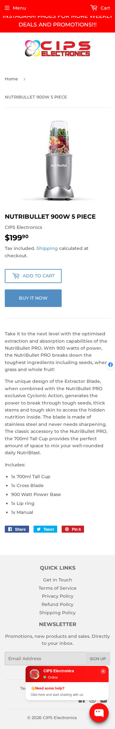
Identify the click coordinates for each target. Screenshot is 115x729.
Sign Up (98, 658)
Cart (104, 8)
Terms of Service (58, 588)
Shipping (47, 248)
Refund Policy (57, 604)
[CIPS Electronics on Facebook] (81, 700)
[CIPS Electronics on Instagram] (92, 700)
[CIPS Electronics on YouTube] (103, 700)
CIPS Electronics (60, 717)
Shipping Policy (57, 613)
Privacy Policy (57, 596)
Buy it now (33, 298)
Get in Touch (57, 580)
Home (11, 78)
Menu (19, 8)
